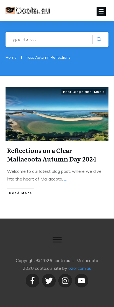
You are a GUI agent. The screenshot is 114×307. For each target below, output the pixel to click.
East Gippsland (77, 92)
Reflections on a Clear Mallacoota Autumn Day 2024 (52, 154)
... (65, 179)
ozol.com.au (79, 268)
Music (99, 92)
